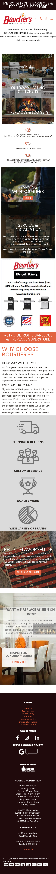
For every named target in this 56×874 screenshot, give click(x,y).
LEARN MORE (19, 662)
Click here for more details (28, 40)
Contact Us (28, 849)
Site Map (28, 716)
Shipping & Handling (28, 722)
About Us (28, 708)
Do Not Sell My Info (28, 724)
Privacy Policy (28, 713)
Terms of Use (28, 711)
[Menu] (51, 18)
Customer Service (28, 719)
